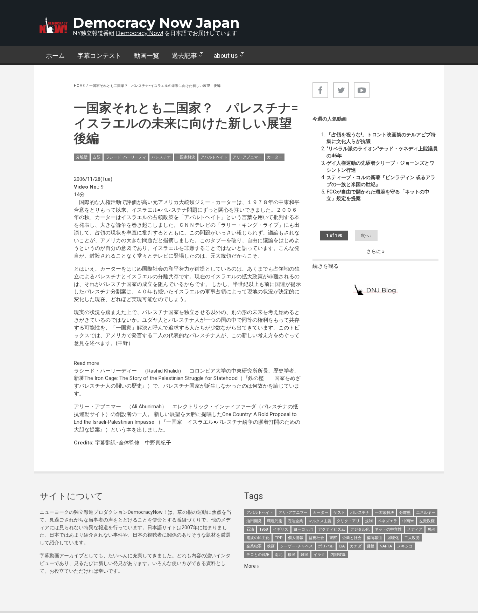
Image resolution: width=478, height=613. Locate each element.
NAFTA (386, 546)
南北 (278, 554)
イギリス (280, 529)
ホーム (55, 55)
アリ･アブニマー (247, 157)
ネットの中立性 (388, 529)
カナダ (355, 546)
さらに (374, 251)
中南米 (408, 521)
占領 (96, 157)
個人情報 (295, 538)
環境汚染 (274, 521)
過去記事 (181, 56)
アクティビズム (331, 529)
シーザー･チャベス (296, 546)
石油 (250, 529)
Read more (86, 363)
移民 (291, 554)
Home (79, 86)
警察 (333, 538)
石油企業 (295, 521)
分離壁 (81, 157)
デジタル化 (360, 529)
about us (223, 56)
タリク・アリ (348, 521)
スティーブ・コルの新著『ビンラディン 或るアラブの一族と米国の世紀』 (380, 181)
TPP (279, 538)
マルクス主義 (319, 521)
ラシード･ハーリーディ (126, 157)
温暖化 (393, 538)
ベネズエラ (387, 521)
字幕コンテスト (99, 55)
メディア (414, 529)
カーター (274, 157)
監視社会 (316, 538)
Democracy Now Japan (156, 22)
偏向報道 (374, 538)
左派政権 (427, 521)
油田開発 (254, 521)
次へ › (366, 235)
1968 (263, 529)
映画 (271, 546)
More (250, 566)
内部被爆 (338, 554)
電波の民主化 (257, 538)
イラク (319, 554)
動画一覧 (146, 55)
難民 (304, 554)
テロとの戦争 (257, 554)
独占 (431, 529)
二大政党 (412, 538)
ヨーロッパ (303, 529)
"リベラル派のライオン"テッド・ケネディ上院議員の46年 (382, 152)
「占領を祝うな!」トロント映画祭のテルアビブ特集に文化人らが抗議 (381, 138)
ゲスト (339, 512)
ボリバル (325, 546)
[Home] (54, 25)
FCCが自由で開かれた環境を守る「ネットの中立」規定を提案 (377, 195)
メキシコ (405, 546)
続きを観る (325, 266)
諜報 (370, 546)
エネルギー (425, 512)
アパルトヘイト (214, 157)
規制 (369, 521)
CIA (342, 546)
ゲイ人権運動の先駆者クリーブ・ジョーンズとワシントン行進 (380, 166)
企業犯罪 (254, 546)
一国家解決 (185, 157)
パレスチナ (161, 157)
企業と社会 (351, 538)
